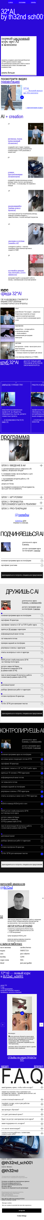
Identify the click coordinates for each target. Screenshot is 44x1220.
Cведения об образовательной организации (15, 1188)
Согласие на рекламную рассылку (12, 1184)
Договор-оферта (7, 1186)
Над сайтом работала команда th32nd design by (13, 1199)
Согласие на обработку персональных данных (15, 1181)
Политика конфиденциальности (11, 1183)
